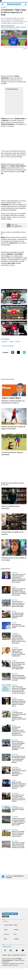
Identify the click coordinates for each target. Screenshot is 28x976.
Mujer (5, 939)
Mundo (14, 780)
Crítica (5, 929)
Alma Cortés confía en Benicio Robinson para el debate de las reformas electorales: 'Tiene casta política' (18, 665)
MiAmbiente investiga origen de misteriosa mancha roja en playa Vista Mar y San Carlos (18, 845)
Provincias (15, 647)
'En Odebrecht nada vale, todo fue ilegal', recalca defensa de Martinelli (17, 615)
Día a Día (6, 934)
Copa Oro (4, 341)
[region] (14, 62)
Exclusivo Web (15, 955)
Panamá (17, 341)
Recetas (16, 929)
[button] (12, 352)
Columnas (22, 955)
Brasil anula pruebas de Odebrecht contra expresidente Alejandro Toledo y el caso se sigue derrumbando (19, 592)
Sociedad (14, 572)
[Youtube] (23, 950)
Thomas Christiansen (8, 346)
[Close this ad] (27, 967)
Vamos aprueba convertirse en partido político (18, 626)
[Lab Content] (14, 917)
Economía (15, 740)
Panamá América (8, 925)
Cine (15, 934)
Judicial (14, 587)
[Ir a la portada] (14, 4)
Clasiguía (16, 939)
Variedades (15, 767)
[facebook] (5, 950)
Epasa (15, 925)
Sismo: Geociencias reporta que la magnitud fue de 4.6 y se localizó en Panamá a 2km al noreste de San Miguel (19, 690)
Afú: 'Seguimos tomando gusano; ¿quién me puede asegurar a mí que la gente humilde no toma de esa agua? (19, 639)
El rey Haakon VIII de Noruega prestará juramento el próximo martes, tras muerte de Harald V (18, 798)
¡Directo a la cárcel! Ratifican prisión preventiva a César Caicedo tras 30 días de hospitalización (18, 652)
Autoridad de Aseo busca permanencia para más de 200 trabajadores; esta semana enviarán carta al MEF (19, 716)
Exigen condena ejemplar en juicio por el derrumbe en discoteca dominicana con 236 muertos (19, 785)
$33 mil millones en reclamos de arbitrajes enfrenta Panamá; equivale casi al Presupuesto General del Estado (18, 745)
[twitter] (17, 950)
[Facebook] (1, 1)
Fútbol (11, 341)
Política (14, 622)
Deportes (14, 600)
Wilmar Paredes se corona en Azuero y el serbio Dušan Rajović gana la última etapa (18, 604)
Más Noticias (6, 569)
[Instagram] (11, 950)
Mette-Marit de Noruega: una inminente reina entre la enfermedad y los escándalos (19, 772)
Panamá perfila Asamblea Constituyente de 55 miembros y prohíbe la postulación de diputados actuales (18, 731)
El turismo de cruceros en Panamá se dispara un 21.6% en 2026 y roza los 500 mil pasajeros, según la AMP (18, 821)
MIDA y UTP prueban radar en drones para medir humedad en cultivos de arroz (18, 834)
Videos (9, 955)
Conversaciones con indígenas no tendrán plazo (18, 809)
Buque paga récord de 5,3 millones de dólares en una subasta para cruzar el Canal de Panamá (18, 759)
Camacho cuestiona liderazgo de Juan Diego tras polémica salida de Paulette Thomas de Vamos (19, 703)
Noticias (5, 955)
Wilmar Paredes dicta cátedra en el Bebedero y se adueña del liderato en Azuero (19, 678)
